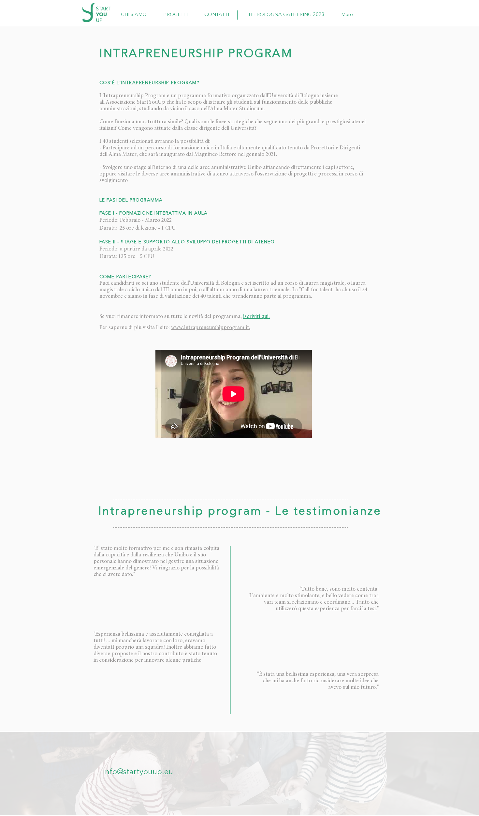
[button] (175, 15)
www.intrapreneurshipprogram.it (210, 328)
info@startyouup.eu (138, 772)
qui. (265, 317)
